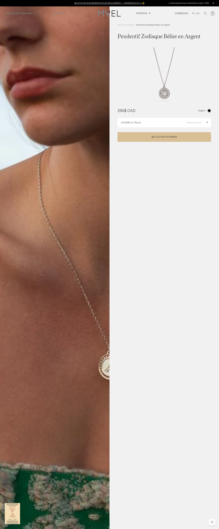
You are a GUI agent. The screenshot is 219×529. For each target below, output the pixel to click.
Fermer (213, 3)
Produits (130, 25)
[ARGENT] (209, 110)
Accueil (121, 25)
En (198, 13)
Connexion (181, 13)
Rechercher (205, 13)
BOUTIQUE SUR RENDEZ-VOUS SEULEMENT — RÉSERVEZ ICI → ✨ (109, 3)
